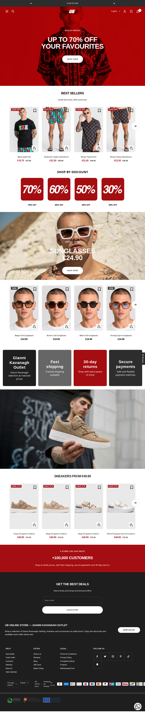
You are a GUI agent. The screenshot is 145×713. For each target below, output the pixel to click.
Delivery (9, 664)
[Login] (124, 11)
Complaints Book (67, 661)
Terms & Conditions (68, 654)
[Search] (13, 11)
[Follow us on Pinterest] (120, 656)
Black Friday (39, 668)
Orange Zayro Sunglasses (121, 335)
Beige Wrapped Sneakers (56, 533)
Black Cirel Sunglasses (89, 335)
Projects (63, 664)
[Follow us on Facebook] (97, 656)
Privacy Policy (66, 657)
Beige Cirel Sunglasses (24, 335)
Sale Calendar (11, 672)
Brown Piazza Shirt (88, 157)
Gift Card (37, 664)
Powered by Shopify (47, 683)
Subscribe (72, 610)
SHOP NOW (72, 59)
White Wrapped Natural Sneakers (121, 533)
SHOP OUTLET (129, 630)
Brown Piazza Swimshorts (121, 157)
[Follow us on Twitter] (105, 656)
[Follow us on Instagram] (113, 656)
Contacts (9, 661)
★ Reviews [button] (143, 358)
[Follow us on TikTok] (128, 656)
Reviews (37, 657)
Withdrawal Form (67, 668)
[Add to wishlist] (35, 110)
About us (37, 654)
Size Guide (10, 654)
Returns (9, 668)
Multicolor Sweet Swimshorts (56, 157)
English (114, 11)
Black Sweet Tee (24, 157)
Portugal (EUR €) (11, 684)
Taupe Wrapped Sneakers (24, 533)
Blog (35, 661)
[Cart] (138, 11)
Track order (10, 657)
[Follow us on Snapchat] (97, 664)
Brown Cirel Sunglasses (56, 335)
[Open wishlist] (131, 11)
